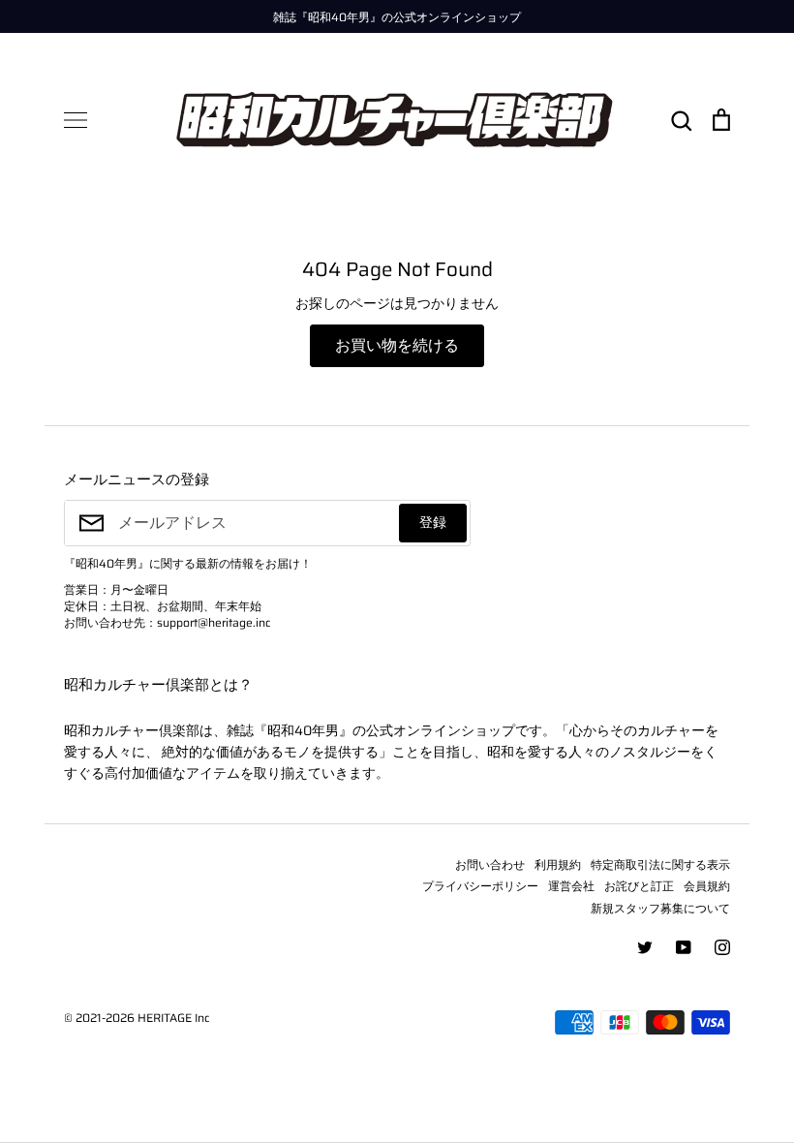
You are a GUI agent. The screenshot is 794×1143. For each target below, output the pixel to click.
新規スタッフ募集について (660, 908)
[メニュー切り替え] (75, 120)
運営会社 (571, 886)
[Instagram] (722, 947)
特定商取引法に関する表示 (660, 864)
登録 (432, 522)
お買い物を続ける (397, 345)
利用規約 (557, 864)
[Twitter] (645, 947)
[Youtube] (683, 947)
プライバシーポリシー (480, 886)
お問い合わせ (490, 864)
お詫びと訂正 (639, 886)
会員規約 (707, 886)
